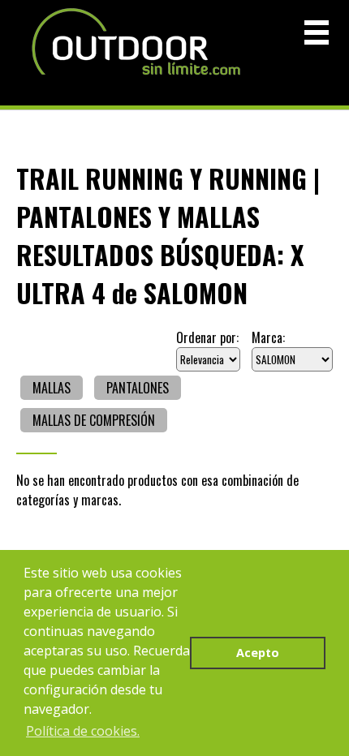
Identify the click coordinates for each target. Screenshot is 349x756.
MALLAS (51, 387)
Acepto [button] (257, 652)
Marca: (268, 337)
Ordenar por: (207, 337)
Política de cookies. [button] (83, 731)
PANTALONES (137, 387)
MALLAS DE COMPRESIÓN (93, 420)
